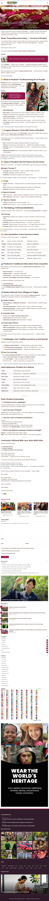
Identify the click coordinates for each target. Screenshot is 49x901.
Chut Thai (20, 865)
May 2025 (4, 675)
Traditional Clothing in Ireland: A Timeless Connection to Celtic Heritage (26, 624)
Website (27, 543)
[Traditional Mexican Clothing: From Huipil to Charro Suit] (40, 854)
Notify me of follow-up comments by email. (11, 550)
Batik (16, 865)
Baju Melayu (4, 865)
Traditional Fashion (9, 7)
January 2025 (4, 683)
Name (2, 538)
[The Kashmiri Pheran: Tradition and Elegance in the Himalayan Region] (41, 506)
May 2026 (4, 663)
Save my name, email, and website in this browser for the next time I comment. (18, 548)
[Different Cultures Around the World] (4, 609)
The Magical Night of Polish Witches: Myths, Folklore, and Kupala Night (16, 566)
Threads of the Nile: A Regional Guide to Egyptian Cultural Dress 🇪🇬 (15, 564)
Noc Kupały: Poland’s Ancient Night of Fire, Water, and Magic (14, 568)
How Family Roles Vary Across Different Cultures (20, 618)
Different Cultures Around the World (17, 607)
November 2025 (5, 669)
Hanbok (29, 865)
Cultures (3, 642)
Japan (41, 865)
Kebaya (45, 865)
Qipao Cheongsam (13, 867)
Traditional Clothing (30, 898)
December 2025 (5, 667)
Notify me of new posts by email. (8, 553)
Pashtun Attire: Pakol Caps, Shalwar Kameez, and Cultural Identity (24, 513)
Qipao (7, 867)
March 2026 (4, 665)
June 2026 (4, 661)
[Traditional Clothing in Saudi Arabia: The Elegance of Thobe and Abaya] (24, 854)
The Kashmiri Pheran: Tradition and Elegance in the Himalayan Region (41, 513)
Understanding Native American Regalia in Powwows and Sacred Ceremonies (27, 612)
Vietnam (31, 867)
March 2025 (4, 679)
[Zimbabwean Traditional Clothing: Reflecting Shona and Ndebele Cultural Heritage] (40, 845)
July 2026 (4, 659)
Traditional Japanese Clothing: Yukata (13, 599)
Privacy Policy (37, 898)
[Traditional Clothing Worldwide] (12, 3)
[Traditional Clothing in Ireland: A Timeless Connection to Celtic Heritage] (4, 626)
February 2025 (5, 681)
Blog (3, 650)
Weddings (4, 640)
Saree (27, 867)
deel (25, 865)
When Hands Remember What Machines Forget (11, 570)
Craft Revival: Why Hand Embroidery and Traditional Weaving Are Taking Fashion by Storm (20, 572)
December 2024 (5, 685)
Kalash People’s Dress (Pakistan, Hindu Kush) (6, 512)
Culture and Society (6, 652)
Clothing (3, 644)
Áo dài (40, 867)
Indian (37, 865)
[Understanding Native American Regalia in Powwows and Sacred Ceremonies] (4, 614)
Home (3, 7)
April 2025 (4, 677)
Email (2, 543)
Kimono (3, 867)
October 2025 (4, 671)
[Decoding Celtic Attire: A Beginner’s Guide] (8, 854)
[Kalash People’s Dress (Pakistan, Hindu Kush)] (8, 506)
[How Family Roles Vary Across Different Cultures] (4, 620)
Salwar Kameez (21, 867)
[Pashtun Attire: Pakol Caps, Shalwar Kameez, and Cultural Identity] (24, 506)
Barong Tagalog (11, 865)
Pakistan (26, 7)
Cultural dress (4, 646)
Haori (33, 865)
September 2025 (5, 673)
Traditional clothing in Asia (19, 7)
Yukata (35, 867)
